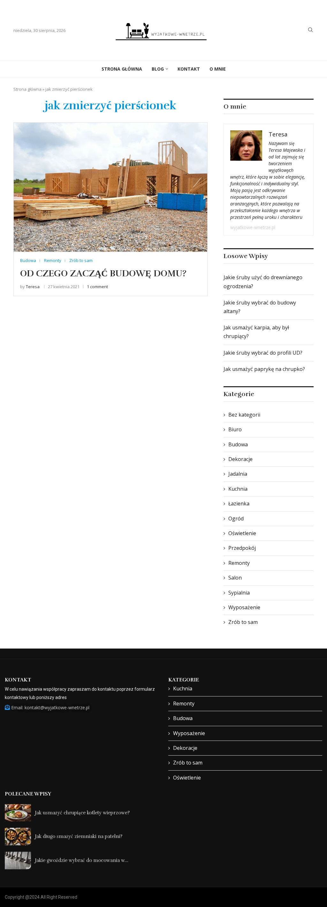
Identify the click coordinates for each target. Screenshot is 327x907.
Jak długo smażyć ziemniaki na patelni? (78, 836)
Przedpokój (242, 547)
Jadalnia (237, 473)
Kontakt (189, 69)
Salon (235, 577)
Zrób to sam (243, 622)
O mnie (217, 69)
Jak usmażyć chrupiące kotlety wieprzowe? (82, 813)
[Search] (310, 30)
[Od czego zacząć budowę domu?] (110, 187)
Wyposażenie (244, 607)
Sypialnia (239, 592)
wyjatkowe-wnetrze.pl (252, 227)
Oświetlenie (242, 533)
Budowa (238, 444)
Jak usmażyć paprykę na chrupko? (264, 369)
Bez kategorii (244, 414)
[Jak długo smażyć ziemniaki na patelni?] (18, 836)
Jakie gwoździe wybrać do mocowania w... (81, 860)
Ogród (236, 518)
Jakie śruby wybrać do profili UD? (263, 352)
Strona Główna (122, 69)
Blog (158, 69)
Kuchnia (237, 488)
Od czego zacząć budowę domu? (103, 273)
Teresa (33, 286)
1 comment (97, 286)
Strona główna (27, 89)
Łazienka (238, 503)
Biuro (235, 429)
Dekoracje (240, 459)
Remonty (239, 562)
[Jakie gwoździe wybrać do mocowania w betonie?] (18, 860)
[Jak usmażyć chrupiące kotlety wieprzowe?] (18, 813)
